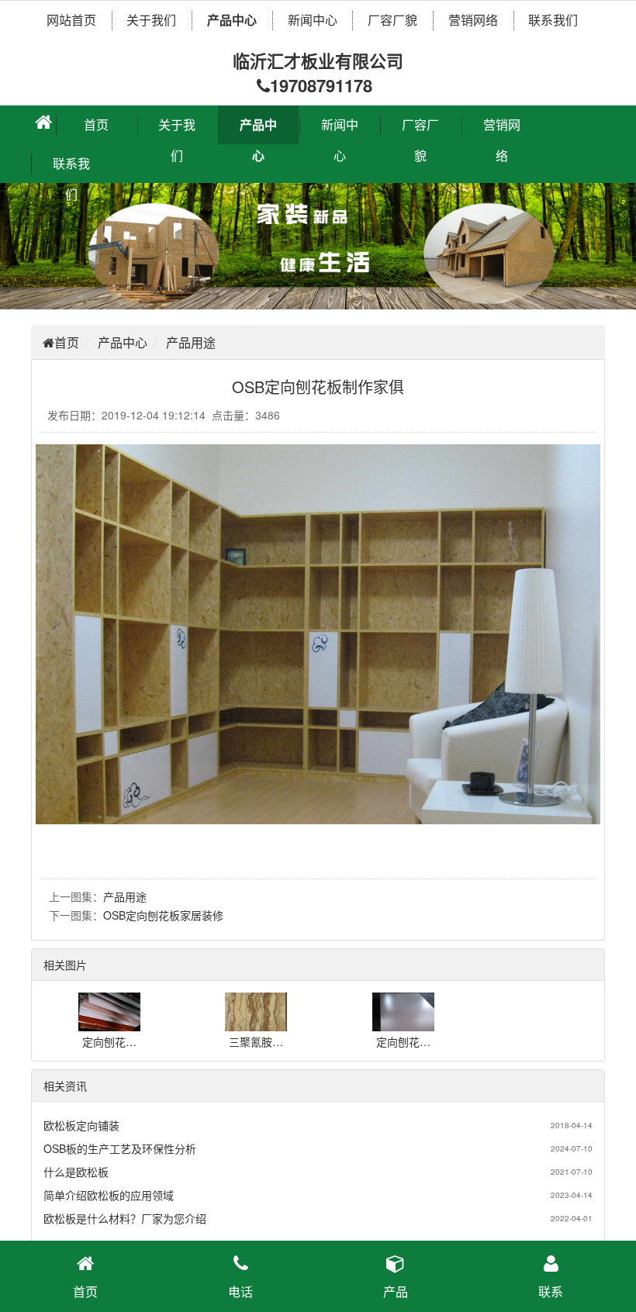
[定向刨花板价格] (109, 1023)
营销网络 (473, 20)
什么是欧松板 (76, 1171)
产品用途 (191, 342)
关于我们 (151, 20)
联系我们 (553, 20)
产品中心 (232, 20)
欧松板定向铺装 (81, 1125)
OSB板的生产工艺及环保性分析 (119, 1148)
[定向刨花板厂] (403, 1023)
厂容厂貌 (392, 20)
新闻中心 (312, 20)
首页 (96, 124)
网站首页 (71, 20)
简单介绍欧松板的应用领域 (108, 1195)
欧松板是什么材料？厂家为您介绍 (124, 1218)
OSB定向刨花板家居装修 (163, 915)
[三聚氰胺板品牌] (256, 1023)
